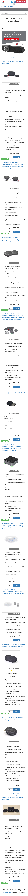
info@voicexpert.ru (8, 892)
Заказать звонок (21, 1)
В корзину (16, 157)
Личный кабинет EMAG (6, 6)
